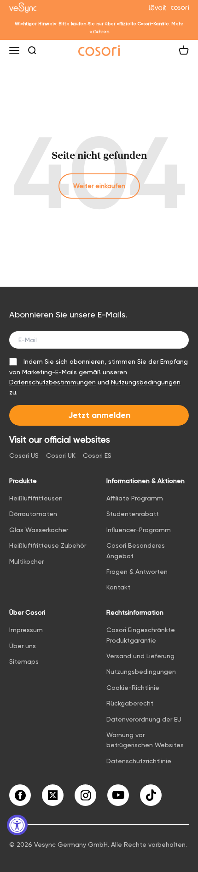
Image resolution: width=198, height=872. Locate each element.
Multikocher (26, 561)
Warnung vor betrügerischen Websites (145, 740)
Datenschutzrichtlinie (138, 761)
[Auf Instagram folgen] (85, 795)
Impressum (26, 629)
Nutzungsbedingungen (146, 382)
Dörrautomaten (33, 513)
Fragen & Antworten (137, 571)
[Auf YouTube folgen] (118, 795)
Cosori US (24, 455)
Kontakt (118, 587)
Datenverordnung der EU (143, 719)
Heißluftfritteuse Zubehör (47, 545)
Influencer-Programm (138, 529)
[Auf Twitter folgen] (53, 795)
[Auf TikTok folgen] (151, 795)
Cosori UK (61, 455)
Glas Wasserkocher (38, 529)
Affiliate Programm (134, 498)
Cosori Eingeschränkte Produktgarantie (140, 635)
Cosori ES (97, 455)
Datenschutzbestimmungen (52, 382)
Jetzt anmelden (99, 415)
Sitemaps (24, 661)
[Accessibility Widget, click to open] (17, 825)
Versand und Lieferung (140, 656)
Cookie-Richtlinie (132, 687)
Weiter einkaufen (99, 185)
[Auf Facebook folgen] (20, 795)
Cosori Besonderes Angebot (135, 550)
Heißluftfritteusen (36, 498)
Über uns (22, 646)
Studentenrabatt (132, 513)
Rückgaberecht (129, 703)
